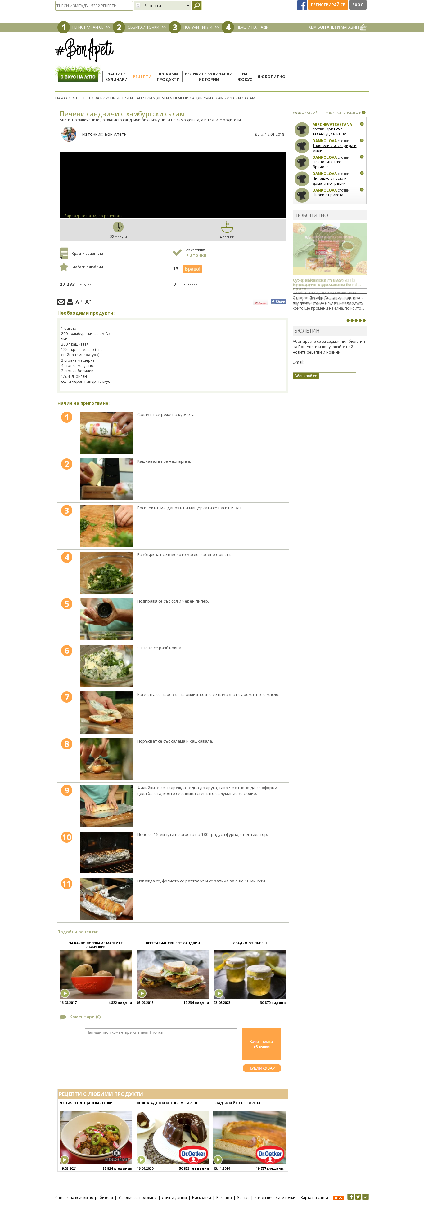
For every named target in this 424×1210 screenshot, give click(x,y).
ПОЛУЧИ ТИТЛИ (197, 27)
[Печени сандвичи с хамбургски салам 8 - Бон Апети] (106, 759)
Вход (357, 4)
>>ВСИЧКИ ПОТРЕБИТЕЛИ (343, 113)
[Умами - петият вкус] (360, 320)
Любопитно (271, 76)
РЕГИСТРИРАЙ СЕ (87, 27)
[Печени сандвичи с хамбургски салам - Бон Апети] (106, 433)
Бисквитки (201, 1197)
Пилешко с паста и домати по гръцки (330, 181)
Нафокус (245, 76)
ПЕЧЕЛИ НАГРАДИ (253, 27)
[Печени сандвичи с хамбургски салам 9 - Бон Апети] (106, 806)
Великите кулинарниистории (208, 76)
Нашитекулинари (116, 76)
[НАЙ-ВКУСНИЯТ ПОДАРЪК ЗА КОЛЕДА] (356, 320)
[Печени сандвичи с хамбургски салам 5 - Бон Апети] (106, 619)
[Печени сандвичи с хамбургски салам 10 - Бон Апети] (106, 853)
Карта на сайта (314, 1197)
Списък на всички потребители (84, 1197)
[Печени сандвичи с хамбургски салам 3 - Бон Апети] (106, 526)
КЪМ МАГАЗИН (334, 27)
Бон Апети (116, 134)
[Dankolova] (302, 146)
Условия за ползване (137, 1197)
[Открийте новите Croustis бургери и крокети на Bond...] (352, 320)
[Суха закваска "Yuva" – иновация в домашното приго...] (348, 320)
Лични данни (174, 1197)
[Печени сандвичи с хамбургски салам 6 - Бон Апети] (106, 666)
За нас (243, 1197)
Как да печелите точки (275, 1197)
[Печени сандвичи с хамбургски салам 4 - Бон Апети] (106, 573)
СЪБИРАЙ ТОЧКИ (143, 27)
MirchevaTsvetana (332, 124)
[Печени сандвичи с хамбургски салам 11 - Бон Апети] (106, 899)
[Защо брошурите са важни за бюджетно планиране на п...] (364, 320)
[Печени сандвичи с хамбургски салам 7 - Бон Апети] (106, 712)
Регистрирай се (328, 4)
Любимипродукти (168, 76)
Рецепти (142, 76)
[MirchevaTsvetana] (302, 129)
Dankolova (325, 141)
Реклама (224, 1197)
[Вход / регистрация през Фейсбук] (302, 4)
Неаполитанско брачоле (327, 164)
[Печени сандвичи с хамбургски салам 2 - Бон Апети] (106, 479)
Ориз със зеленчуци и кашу (329, 131)
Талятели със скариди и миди (335, 148)
